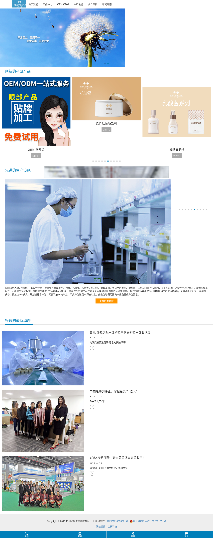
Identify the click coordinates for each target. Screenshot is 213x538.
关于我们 (33, 4)
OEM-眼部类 (36, 149)
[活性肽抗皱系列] (106, 98)
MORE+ (36, 155)
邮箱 (80, 536)
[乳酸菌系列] (177, 111)
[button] (106, 534)
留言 (186, 536)
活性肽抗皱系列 (106, 123)
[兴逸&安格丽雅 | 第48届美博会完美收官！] (43, 483)
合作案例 (92, 4)
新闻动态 (107, 4)
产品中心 (47, 4)
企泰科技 (112, 526)
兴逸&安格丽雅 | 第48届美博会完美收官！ (117, 457)
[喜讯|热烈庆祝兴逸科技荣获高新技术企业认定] (43, 357)
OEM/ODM (63, 4)
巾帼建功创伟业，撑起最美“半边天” (113, 391)
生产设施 (78, 4)
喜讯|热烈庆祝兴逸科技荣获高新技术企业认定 (120, 332)
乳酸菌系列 (176, 149)
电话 (27, 536)
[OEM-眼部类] (36, 111)
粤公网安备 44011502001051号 (149, 521)
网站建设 (100, 526)
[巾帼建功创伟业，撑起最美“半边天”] (43, 420)
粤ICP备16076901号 (117, 521)
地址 (133, 536)
